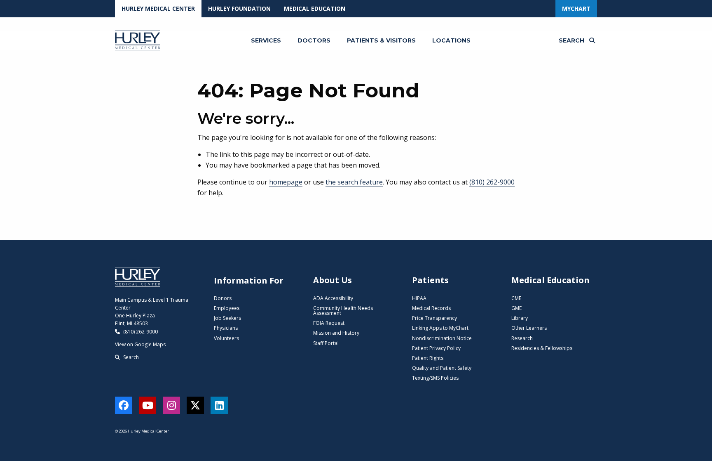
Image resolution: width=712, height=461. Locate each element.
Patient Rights (427, 358)
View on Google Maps (140, 344)
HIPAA (419, 298)
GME (516, 308)
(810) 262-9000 (492, 182)
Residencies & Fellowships (541, 348)
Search (130, 357)
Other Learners (529, 327)
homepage (285, 182)
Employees (226, 308)
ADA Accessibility (333, 298)
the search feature (354, 182)
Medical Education (314, 8)
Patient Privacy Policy (436, 348)
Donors (223, 298)
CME (516, 298)
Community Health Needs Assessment (343, 311)
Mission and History (336, 332)
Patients (430, 280)
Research (522, 338)
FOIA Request (328, 322)
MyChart (576, 8)
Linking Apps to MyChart (440, 327)
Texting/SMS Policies (435, 377)
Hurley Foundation (239, 8)
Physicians (226, 327)
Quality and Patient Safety (441, 367)
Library (519, 318)
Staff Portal (326, 343)
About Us (332, 280)
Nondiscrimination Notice (442, 338)
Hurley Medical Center (158, 8)
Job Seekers (227, 318)
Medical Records (431, 308)
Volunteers (226, 338)
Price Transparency (434, 318)
